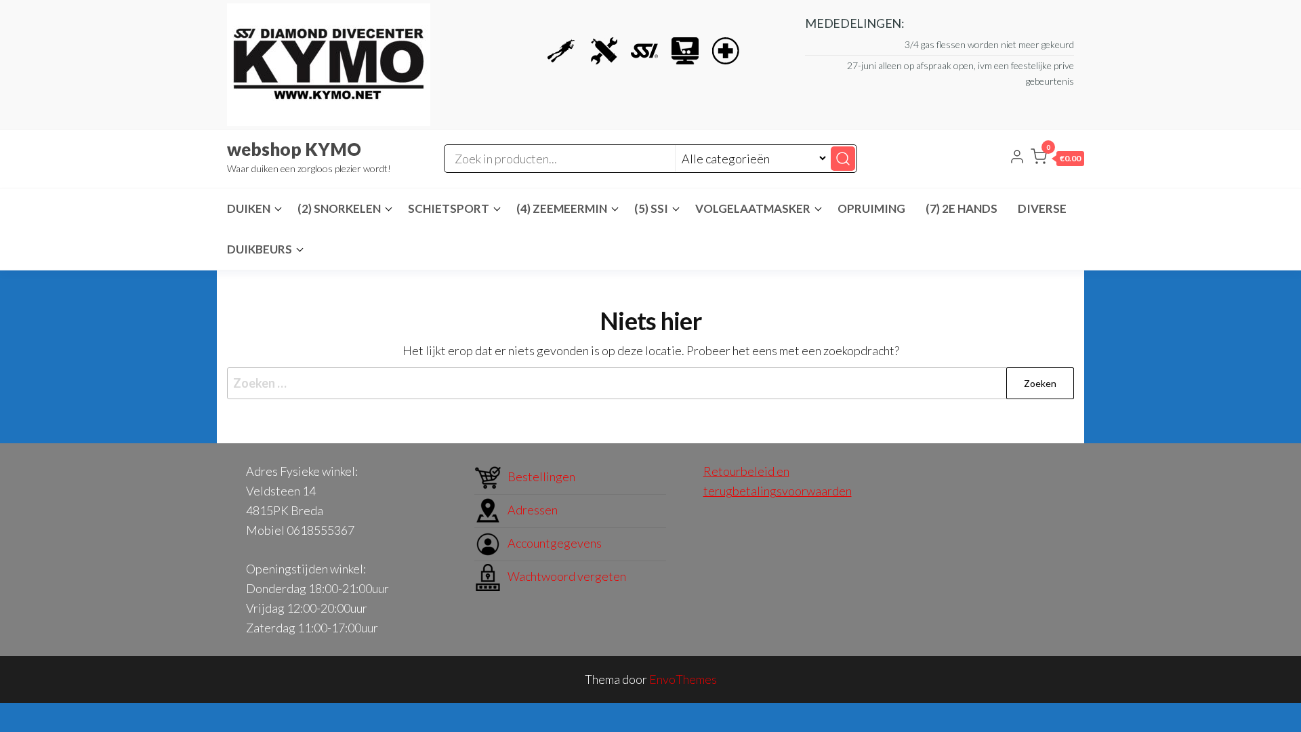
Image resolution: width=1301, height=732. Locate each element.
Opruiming (871, 208)
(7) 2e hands (961, 208)
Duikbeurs (259, 249)
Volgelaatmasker (752, 208)
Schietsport (448, 208)
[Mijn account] (1017, 158)
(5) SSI (651, 208)
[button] (1057, 159)
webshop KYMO (294, 149)
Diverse (1042, 208)
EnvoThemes (683, 679)
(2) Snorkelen (339, 208)
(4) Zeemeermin (561, 208)
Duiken (248, 208)
